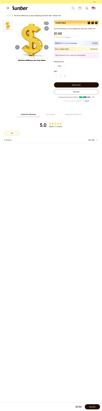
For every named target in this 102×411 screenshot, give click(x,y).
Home (8, 16)
